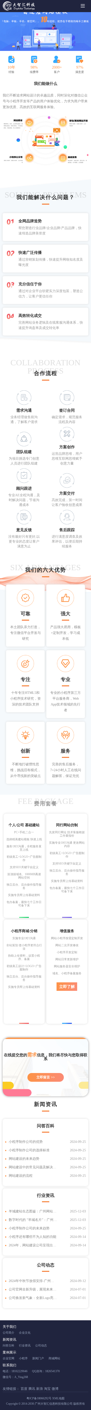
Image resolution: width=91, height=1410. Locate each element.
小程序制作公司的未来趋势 (29, 1228)
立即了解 (67, 987)
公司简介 (8, 1332)
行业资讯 (25, 1345)
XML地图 (58, 1398)
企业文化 (25, 1332)
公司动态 (41, 1345)
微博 (55, 1389)
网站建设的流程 (21, 1176)
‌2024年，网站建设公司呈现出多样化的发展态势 (33, 1245)
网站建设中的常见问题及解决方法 (33, 1167)
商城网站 (54, 1358)
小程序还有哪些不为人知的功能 (32, 1237)
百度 (24, 1389)
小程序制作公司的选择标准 (29, 1150)
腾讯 (32, 1389)
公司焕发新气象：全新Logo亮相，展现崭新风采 (33, 1298)
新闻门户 (38, 1358)
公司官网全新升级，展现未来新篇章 (33, 1289)
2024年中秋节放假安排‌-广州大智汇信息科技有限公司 (33, 1281)
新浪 (40, 1389)
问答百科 (8, 1345)
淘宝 (48, 1389)
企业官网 (8, 1358)
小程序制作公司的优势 (26, 1142)
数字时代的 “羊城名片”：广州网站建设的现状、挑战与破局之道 (33, 1220)
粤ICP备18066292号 (38, 1398)
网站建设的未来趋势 (24, 1159)
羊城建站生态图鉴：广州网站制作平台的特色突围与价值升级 (33, 1211)
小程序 (23, 1358)
